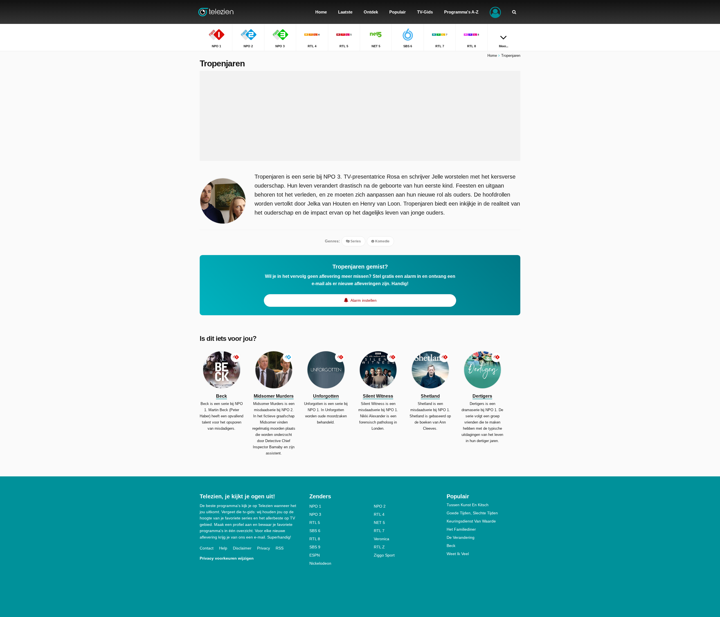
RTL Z (379, 547)
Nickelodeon (320, 563)
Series (355, 241)
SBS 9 (314, 547)
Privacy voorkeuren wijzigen (227, 558)
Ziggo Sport (384, 555)
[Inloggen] (495, 12)
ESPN (314, 555)
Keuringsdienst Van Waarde (471, 521)
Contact (206, 548)
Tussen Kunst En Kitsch (468, 505)
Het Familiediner (461, 529)
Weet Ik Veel (458, 553)
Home (492, 55)
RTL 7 (379, 530)
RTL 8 (314, 539)
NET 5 (379, 522)
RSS (280, 548)
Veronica (381, 539)
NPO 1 (315, 506)
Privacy (263, 548)
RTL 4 (379, 514)
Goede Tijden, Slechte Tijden (472, 513)
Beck (451, 545)
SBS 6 (314, 530)
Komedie (382, 241)
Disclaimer (242, 548)
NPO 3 (315, 514)
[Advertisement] (360, 115)
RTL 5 (314, 522)
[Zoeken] (514, 12)
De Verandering (460, 537)
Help (223, 548)
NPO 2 (380, 506)
